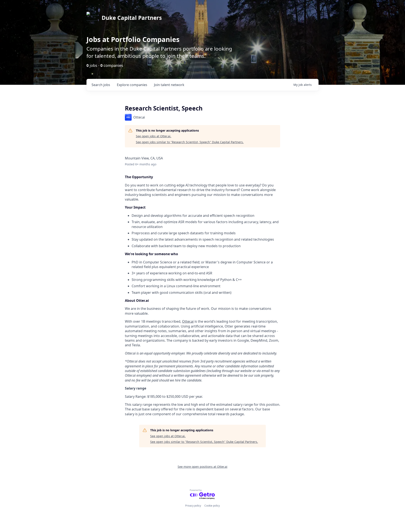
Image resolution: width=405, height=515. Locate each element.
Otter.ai (188, 321)
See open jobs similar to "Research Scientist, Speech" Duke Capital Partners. (190, 142)
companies (132, 84)
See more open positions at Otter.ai (202, 467)
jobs (101, 84)
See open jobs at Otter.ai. (153, 136)
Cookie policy (212, 505)
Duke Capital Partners (132, 18)
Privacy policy (193, 505)
